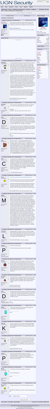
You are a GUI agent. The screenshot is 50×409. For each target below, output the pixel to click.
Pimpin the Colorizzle (4, 256)
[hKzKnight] (5, 108)
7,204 (41, 31)
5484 (35, 175)
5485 (35, 193)
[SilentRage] (5, 68)
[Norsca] (5, 182)
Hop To (10, 396)
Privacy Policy (4, 401)
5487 (35, 243)
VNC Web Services (27, 29)
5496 (35, 383)
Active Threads (29, 12)
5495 (35, 367)
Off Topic (28, 9)
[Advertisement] (18, 49)
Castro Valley (3, 270)
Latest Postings (40, 46)
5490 (35, 289)
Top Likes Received (41, 64)
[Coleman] (4, 265)
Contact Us (34, 401)
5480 (35, 102)
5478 (35, 20)
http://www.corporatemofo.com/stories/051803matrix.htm (21, 177)
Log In (47, 9)
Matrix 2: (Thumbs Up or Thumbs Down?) (11, 20)
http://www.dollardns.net (14, 99)
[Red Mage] (5, 280)
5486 (35, 229)
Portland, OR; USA (4, 33)
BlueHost (30, 406)
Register (42, 9)
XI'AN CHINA (3, 380)
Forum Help (40, 401)
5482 (35, 138)
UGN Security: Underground (19, 9)
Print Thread (3, 18)
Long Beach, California (5, 128)
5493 (35, 335)
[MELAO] (5, 314)
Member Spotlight (41, 15)
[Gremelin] (5, 27)
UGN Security (4, 9)
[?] (5, 341)
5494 (35, 351)
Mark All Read (17, 401)
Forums (10, 9)
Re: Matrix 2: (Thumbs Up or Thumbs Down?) (11, 60)
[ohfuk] (5, 146)
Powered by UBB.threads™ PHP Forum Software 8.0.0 (25, 408)
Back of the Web (18, 29)
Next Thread (26, 15)
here (20, 28)
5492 (35, 321)
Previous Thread (10, 15)
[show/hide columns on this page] (48, 13)
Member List (23, 12)
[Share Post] (32, 20)
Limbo (2, 393)
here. (2, 285)
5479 (35, 60)
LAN (2, 112)
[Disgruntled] (5, 389)
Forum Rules (10, 401)
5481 (35, 115)
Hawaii (2, 186)
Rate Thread (9, 18)
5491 (35, 305)
